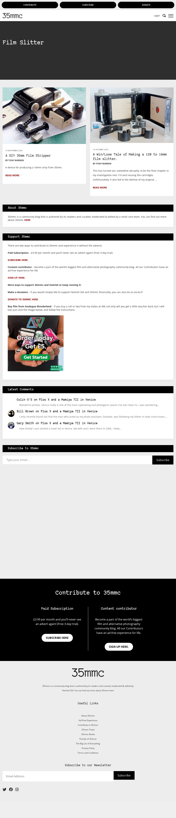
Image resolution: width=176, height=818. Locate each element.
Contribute (29, 4)
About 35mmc (88, 715)
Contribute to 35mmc (88, 725)
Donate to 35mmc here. (23, 299)
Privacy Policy (88, 748)
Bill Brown (25, 411)
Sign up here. (16, 277)
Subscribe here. (18, 260)
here (27, 220)
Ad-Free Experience (88, 720)
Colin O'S (24, 399)
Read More (12, 175)
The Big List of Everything (88, 743)
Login (157, 15)
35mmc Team (88, 729)
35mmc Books (88, 734)
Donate (146, 4)
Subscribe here (57, 638)
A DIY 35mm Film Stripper (28, 156)
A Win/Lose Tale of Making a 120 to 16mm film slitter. (130, 157)
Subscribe (88, 4)
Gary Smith (25, 423)
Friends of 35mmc (88, 738)
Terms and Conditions (88, 752)
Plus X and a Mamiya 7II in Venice (67, 399)
